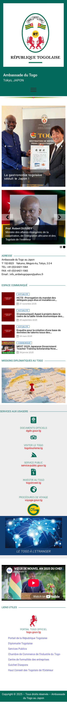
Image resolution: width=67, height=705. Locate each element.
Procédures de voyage (33, 497)
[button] (5, 146)
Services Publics (17, 648)
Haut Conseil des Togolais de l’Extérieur (30, 670)
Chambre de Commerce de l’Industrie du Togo (34, 654)
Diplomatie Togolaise (20, 643)
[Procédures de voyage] (33, 490)
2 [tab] (64, 247)
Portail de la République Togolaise (27, 638)
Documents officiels (33, 428)
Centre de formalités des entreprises (28, 659)
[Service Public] (33, 455)
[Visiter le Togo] (33, 438)
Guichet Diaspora (18, 664)
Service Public (33, 462)
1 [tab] (61, 247)
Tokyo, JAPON (13, 80)
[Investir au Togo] (33, 472)
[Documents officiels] (33, 420)
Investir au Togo (33, 480)
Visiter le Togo (33, 445)
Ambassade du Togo (20, 75)
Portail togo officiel (33, 629)
